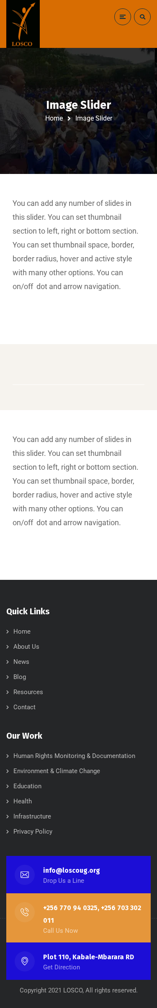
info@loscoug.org (71, 870)
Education (27, 786)
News (21, 662)
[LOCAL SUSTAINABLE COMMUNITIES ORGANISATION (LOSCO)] (23, 24)
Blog (19, 677)
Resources (28, 692)
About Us (26, 646)
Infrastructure (32, 816)
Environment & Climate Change (56, 771)
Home (54, 118)
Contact (24, 707)
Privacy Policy (32, 831)
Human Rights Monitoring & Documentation (74, 756)
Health (22, 801)
